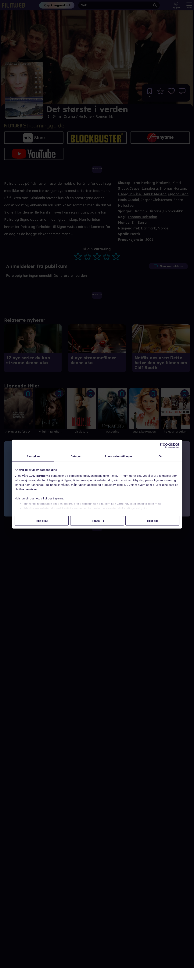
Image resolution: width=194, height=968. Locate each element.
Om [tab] (161, 456)
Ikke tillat (42, 520)
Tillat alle (152, 520)
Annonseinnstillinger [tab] (118, 456)
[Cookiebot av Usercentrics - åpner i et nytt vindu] (162, 445)
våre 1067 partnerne (36, 475)
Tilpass (95, 520)
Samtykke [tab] (33, 456)
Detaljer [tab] (75, 456)
